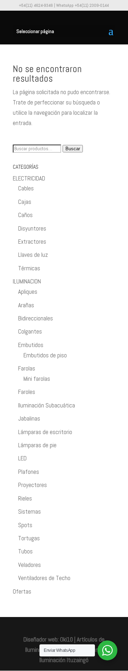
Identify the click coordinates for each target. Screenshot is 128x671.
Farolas (26, 368)
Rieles (25, 498)
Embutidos (30, 345)
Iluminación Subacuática (46, 405)
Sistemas (29, 511)
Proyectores (32, 485)
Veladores (29, 565)
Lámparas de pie (37, 445)
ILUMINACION (27, 281)
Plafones (28, 472)
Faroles (26, 392)
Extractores (32, 241)
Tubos (25, 551)
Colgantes (30, 331)
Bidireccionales (35, 318)
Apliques (27, 292)
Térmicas (29, 268)
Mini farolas (36, 379)
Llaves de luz (33, 255)
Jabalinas (29, 418)
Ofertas (22, 591)
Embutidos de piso (45, 355)
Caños (25, 215)
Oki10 (66, 639)
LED (22, 458)
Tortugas (29, 538)
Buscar (72, 148)
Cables (26, 188)
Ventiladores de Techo (44, 578)
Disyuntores (32, 228)
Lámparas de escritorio (45, 432)
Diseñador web (40, 639)
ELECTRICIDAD (29, 178)
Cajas (24, 202)
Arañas (26, 305)
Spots (25, 525)
